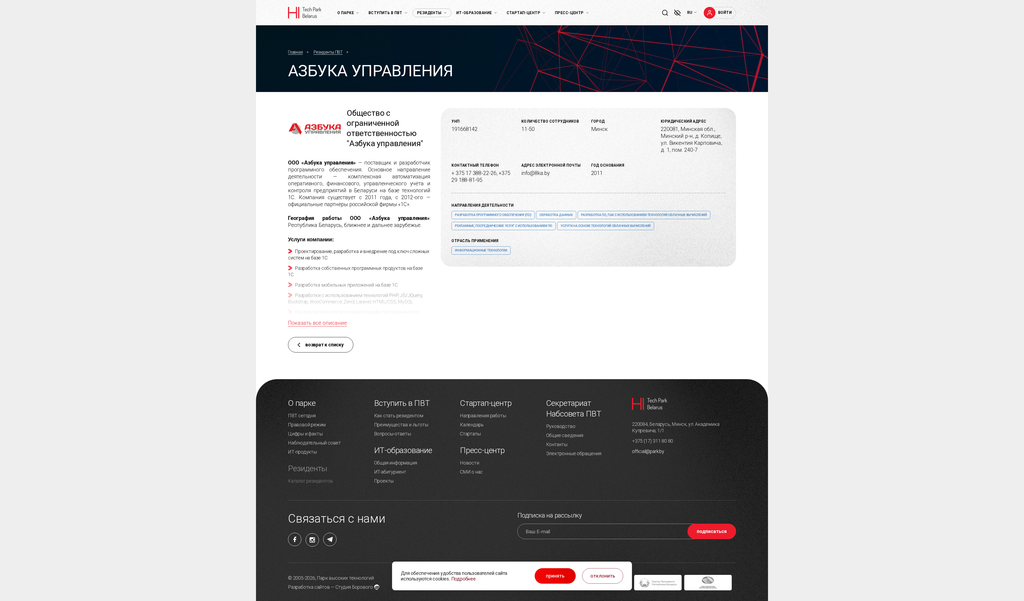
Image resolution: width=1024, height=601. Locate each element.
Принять (555, 576)
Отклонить (602, 576)
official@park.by (648, 451)
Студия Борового (354, 587)
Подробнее (463, 579)
